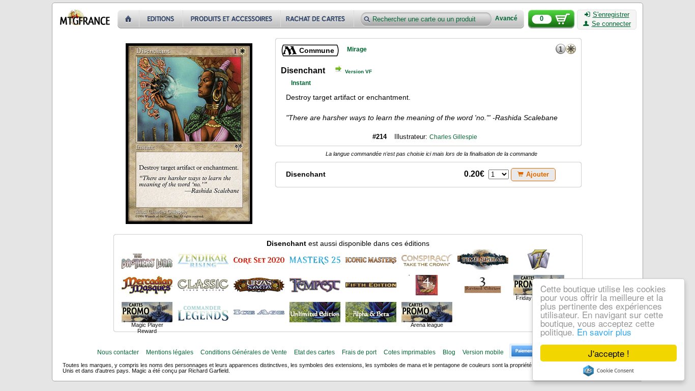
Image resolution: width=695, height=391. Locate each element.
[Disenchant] (147, 259)
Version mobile (483, 352)
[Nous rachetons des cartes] (318, 19)
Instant (301, 83)
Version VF (358, 71)
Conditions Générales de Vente (243, 352)
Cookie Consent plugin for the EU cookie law (608, 370)
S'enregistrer (611, 14)
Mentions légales (169, 352)
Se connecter (611, 23)
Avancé (506, 18)
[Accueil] (128, 19)
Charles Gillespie (453, 137)
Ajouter (537, 174)
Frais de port (359, 352)
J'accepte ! (608, 353)
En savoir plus (604, 331)
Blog (449, 352)
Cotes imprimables (410, 352)
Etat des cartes (314, 352)
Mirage (357, 49)
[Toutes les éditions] (161, 19)
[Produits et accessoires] (232, 19)
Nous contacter (118, 352)
